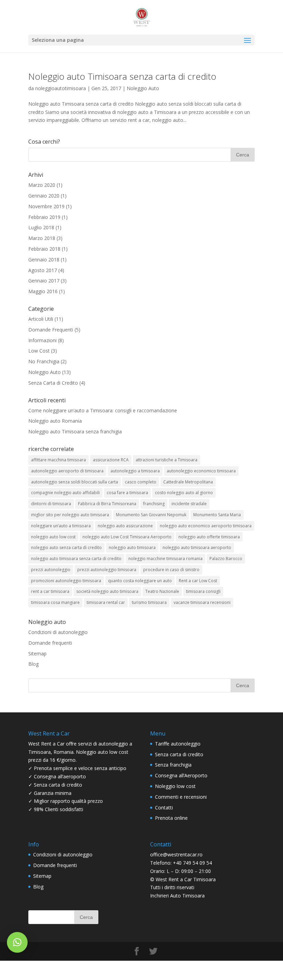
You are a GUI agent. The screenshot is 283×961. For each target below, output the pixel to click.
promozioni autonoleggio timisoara (66, 581)
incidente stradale (189, 504)
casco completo (140, 482)
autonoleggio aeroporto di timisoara (67, 471)
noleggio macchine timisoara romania (165, 558)
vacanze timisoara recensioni (202, 602)
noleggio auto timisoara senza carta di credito (76, 558)
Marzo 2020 (41, 185)
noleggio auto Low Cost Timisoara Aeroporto (127, 537)
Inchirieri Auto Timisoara (177, 895)
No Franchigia (43, 361)
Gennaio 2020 (43, 195)
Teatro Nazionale (162, 591)
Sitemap (37, 653)
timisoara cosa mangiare (55, 602)
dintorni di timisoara (51, 504)
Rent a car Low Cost (198, 581)
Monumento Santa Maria (217, 515)
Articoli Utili (40, 319)
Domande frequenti (50, 643)
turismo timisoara (149, 602)
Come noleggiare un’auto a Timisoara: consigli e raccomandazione (102, 410)
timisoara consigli (203, 591)
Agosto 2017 (42, 270)
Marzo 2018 (41, 238)
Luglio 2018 (41, 227)
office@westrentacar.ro (176, 854)
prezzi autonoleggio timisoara (106, 570)
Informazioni (42, 340)
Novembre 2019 (46, 206)
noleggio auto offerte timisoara (209, 537)
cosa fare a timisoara (127, 493)
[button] (17, 942)
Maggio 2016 (43, 291)
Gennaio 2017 (43, 280)
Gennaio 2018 (43, 259)
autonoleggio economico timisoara (201, 471)
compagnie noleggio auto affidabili (65, 493)
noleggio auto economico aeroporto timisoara (206, 526)
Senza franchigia (173, 764)
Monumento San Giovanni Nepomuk (151, 515)
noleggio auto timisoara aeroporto (197, 547)
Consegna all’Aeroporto (181, 775)
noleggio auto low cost (53, 537)
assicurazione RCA (111, 460)
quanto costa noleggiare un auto (140, 581)
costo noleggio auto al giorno (184, 493)
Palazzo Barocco (225, 558)
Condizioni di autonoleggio (58, 632)
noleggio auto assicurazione (125, 526)
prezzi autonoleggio (50, 570)
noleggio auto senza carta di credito (66, 547)
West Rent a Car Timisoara (186, 879)
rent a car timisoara (50, 591)
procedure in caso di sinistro (171, 570)
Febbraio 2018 (44, 249)
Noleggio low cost (175, 786)
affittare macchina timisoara (58, 460)
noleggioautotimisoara (60, 88)
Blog (33, 664)
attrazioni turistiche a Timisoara (166, 460)
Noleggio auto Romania (55, 420)
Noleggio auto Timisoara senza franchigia (75, 431)
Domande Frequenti (50, 329)
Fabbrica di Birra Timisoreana (107, 504)
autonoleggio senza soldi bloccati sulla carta (74, 482)
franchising (154, 504)
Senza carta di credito (179, 754)
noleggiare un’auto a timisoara (61, 526)
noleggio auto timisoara (132, 547)
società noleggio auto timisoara (107, 591)
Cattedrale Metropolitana (188, 482)
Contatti (164, 807)
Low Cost (39, 350)
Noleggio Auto (143, 88)
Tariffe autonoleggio (178, 743)
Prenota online (171, 818)
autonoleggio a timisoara (135, 471)
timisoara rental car (106, 602)
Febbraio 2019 (44, 217)
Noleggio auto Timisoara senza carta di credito (122, 76)
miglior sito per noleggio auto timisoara (70, 515)
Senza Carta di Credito (53, 382)
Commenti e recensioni (181, 797)
